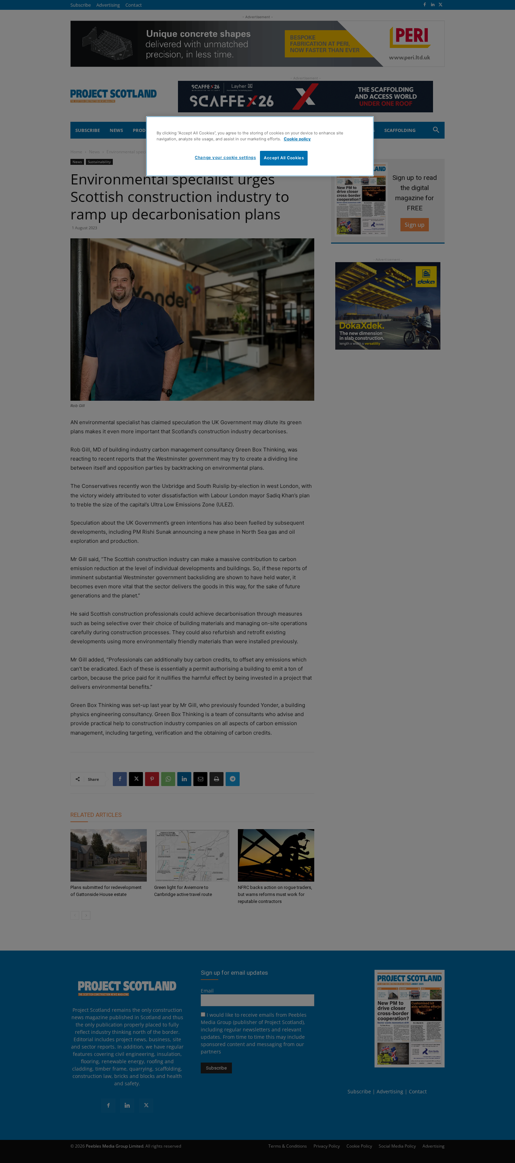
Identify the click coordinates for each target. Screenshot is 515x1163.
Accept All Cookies (284, 157)
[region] (260, 146)
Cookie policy (297, 138)
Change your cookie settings (225, 157)
